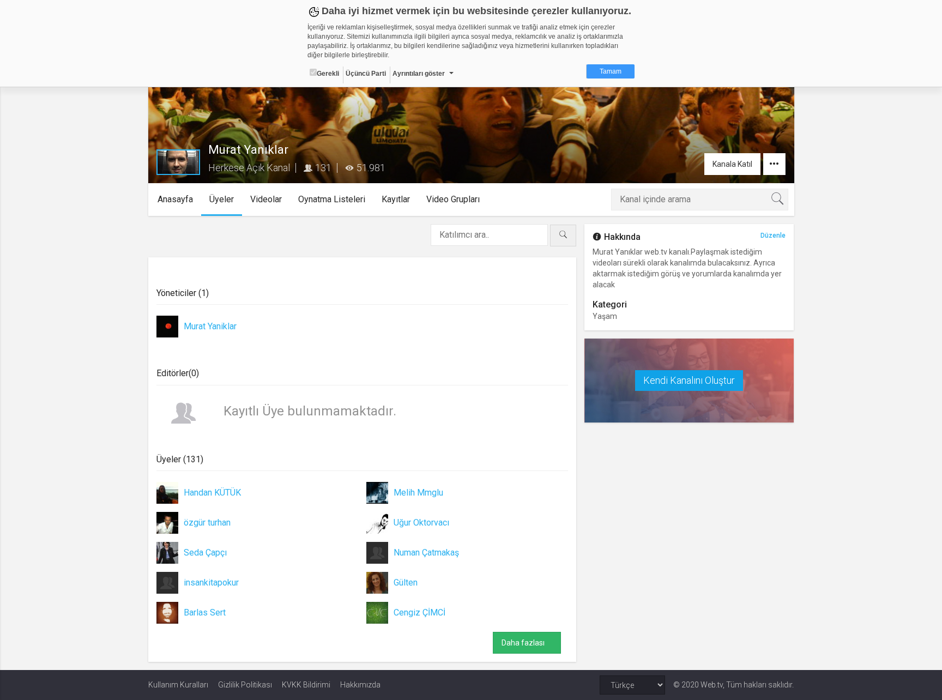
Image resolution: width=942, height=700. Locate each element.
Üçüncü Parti (366, 73)
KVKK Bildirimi (306, 684)
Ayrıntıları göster (418, 73)
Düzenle (773, 235)
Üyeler (221, 199)
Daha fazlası (527, 642)
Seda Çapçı (205, 552)
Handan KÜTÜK (212, 492)
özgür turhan (207, 522)
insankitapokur (211, 582)
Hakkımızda (360, 684)
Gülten (406, 582)
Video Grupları (453, 199)
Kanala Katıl (732, 164)
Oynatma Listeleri (331, 199)
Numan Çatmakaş (426, 552)
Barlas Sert (205, 612)
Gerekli (328, 73)
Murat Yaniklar (210, 326)
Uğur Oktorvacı (421, 522)
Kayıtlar (396, 199)
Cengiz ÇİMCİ (419, 612)
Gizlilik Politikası (245, 684)
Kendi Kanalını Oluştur (689, 380)
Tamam (610, 71)
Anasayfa (175, 199)
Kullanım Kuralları (178, 684)
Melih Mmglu (418, 492)
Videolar (266, 199)
